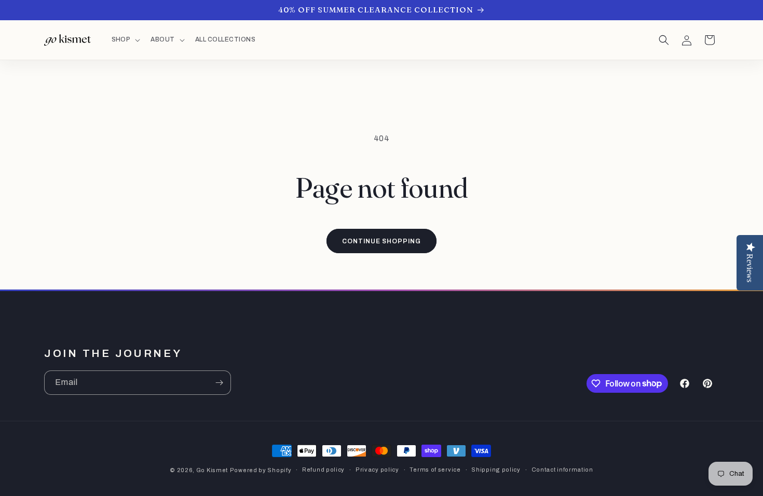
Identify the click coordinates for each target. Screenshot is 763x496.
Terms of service (435, 469)
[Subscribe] (219, 382)
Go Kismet (212, 470)
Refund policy (323, 469)
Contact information (562, 469)
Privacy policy (377, 469)
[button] (125, 40)
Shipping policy (496, 469)
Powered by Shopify (261, 470)
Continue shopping (381, 241)
